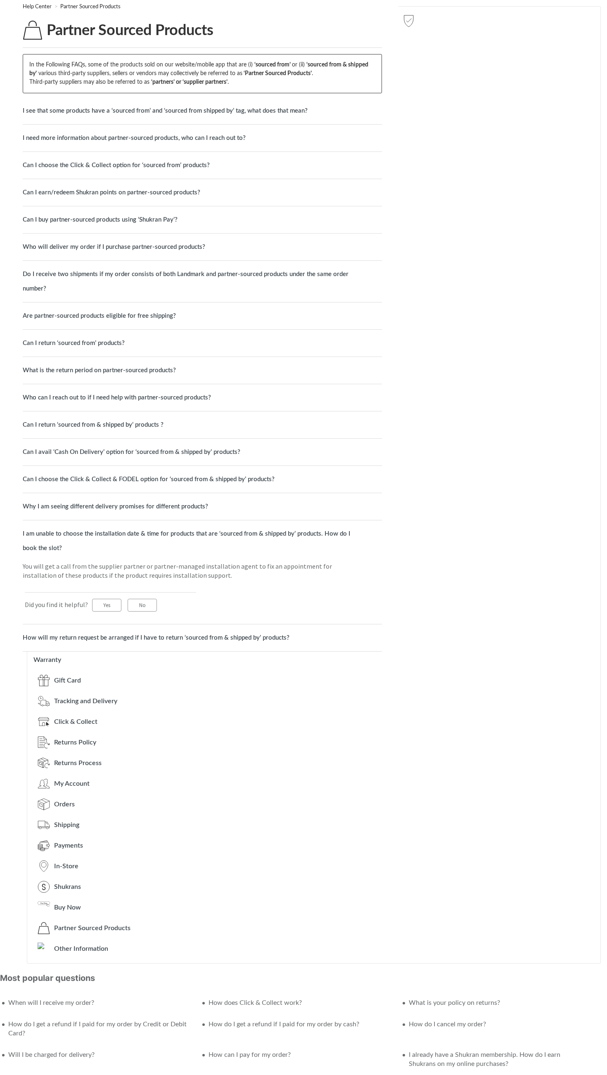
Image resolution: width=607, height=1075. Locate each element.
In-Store (66, 866)
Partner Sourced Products (90, 6)
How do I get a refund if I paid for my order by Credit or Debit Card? (97, 1029)
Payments (68, 845)
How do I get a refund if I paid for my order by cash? (284, 1024)
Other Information (81, 948)
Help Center (38, 6)
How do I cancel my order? (447, 1024)
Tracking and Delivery (85, 701)
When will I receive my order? (51, 1002)
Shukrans (67, 887)
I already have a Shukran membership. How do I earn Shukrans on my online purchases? (484, 1059)
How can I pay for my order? (250, 1054)
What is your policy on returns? (454, 1002)
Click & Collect (75, 721)
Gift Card (67, 680)
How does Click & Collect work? (255, 1002)
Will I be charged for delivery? (51, 1054)
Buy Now (67, 907)
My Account (72, 783)
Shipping (66, 825)
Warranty (47, 660)
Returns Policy (75, 742)
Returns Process (78, 763)
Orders (64, 804)
